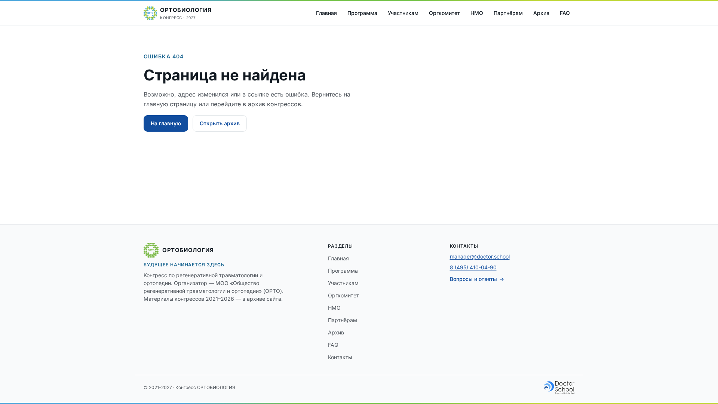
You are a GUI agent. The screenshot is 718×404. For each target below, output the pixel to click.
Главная (326, 13)
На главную (166, 123)
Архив (541, 13)
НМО (476, 13)
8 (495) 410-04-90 (473, 267)
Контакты (340, 357)
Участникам (403, 13)
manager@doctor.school (480, 256)
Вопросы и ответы (473, 279)
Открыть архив (220, 123)
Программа (362, 13)
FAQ (565, 13)
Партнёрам (508, 13)
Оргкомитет (444, 13)
